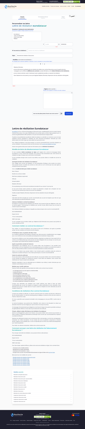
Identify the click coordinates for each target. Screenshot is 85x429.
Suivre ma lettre (23, 420)
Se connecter (78, 6)
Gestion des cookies (68, 420)
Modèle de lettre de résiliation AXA (21, 359)
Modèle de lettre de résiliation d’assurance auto (24, 357)
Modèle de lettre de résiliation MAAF (21, 365)
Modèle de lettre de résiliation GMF (21, 360)
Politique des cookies (37, 420)
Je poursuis (68, 113)
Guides (72, 6)
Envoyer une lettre (16, 420)
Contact (49, 420)
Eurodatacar (15, 131)
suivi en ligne (52, 352)
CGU (74, 420)
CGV (11, 420)
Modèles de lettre (45, 6)
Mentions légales (30, 420)
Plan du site (62, 420)
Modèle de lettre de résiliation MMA (21, 363)
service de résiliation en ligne (49, 144)
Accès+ (69, 6)
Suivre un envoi (63, 6)
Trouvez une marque (54, 6)
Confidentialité (44, 420)
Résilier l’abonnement (55, 420)
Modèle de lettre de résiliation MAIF (21, 362)
